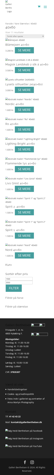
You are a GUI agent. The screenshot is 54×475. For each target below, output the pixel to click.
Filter (14, 288)
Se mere (24, 50)
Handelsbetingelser (17, 389)
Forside (9, 23)
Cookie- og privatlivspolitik (21, 394)
